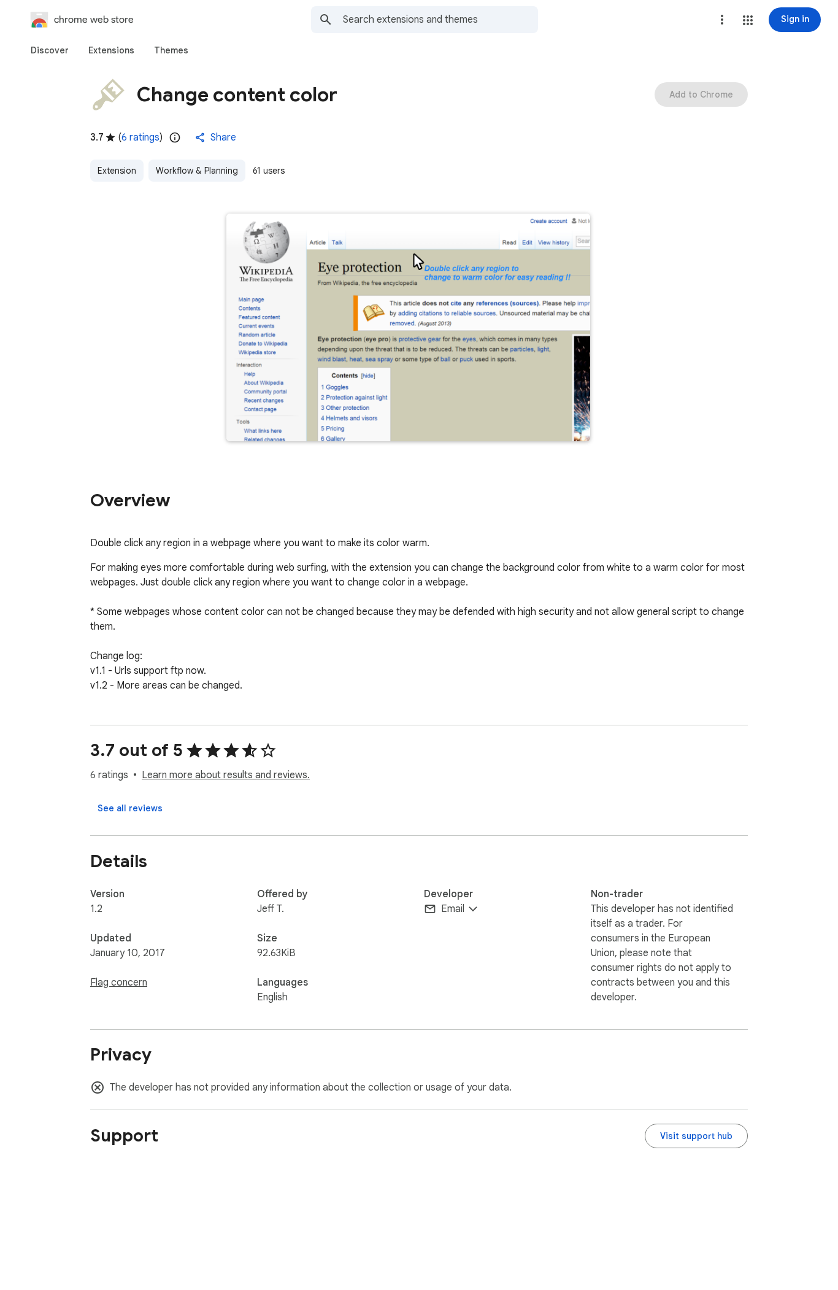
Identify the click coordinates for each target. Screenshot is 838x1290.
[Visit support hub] (696, 1136)
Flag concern (118, 982)
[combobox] (440, 19)
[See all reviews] (130, 808)
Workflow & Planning (197, 170)
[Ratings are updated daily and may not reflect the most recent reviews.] (175, 137)
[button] (748, 20)
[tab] (50, 50)
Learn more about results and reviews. (226, 775)
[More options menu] (722, 19)
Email (452, 909)
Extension (117, 170)
